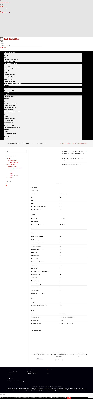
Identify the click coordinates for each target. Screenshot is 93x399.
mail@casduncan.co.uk (5, 2)
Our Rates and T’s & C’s (12, 371)
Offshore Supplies (8, 79)
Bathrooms (6, 129)
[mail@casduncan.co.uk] (0, 11)
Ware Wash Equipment (9, 74)
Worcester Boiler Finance (10, 89)
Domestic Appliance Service (11, 59)
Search (1, 41)
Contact (2, 4)
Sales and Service (8, 78)
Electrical (6, 137)
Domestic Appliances (10, 52)
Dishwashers (12, 170)
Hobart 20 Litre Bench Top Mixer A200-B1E (78, 355)
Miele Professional (8, 65)
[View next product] (86, 151)
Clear (60, 386)
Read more (39, 358)
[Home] (60, 143)
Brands (6, 57)
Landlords (7, 94)
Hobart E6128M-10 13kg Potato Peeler (40, 354)
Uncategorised (10, 177)
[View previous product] (84, 151)
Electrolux (6, 70)
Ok (69, 397)
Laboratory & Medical (9, 68)
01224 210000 (3, 47)
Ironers (11, 173)
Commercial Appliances (11, 63)
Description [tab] (59, 183)
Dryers (11, 171)
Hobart (5, 72)
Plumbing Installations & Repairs (13, 83)
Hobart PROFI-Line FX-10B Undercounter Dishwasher (76, 143)
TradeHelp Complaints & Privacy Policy (15, 381)
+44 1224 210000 (32, 373)
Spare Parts (7, 55)
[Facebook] (6, 185)
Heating (7, 87)
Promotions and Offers (9, 105)
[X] (6, 8)
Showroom (6, 54)
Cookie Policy (10, 375)
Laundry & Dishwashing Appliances (12, 67)
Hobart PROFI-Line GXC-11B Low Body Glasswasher (59, 355)
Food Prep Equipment (9, 76)
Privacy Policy (10, 378)
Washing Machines (14, 175)
